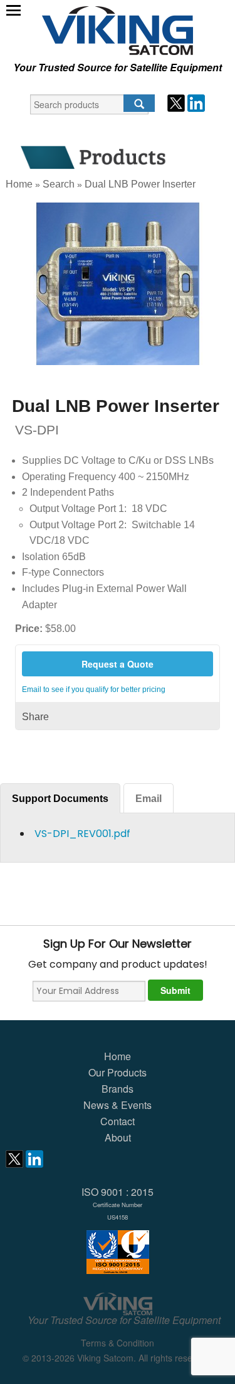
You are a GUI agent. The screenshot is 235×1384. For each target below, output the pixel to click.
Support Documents (60, 798)
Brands (117, 1088)
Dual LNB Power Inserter (140, 184)
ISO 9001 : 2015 (117, 1203)
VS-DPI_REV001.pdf (82, 833)
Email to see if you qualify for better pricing (93, 689)
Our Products (117, 1072)
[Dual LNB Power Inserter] (117, 283)
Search (59, 184)
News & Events (117, 1105)
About (118, 1137)
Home (19, 184)
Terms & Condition (117, 1342)
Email (148, 798)
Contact (117, 1121)
